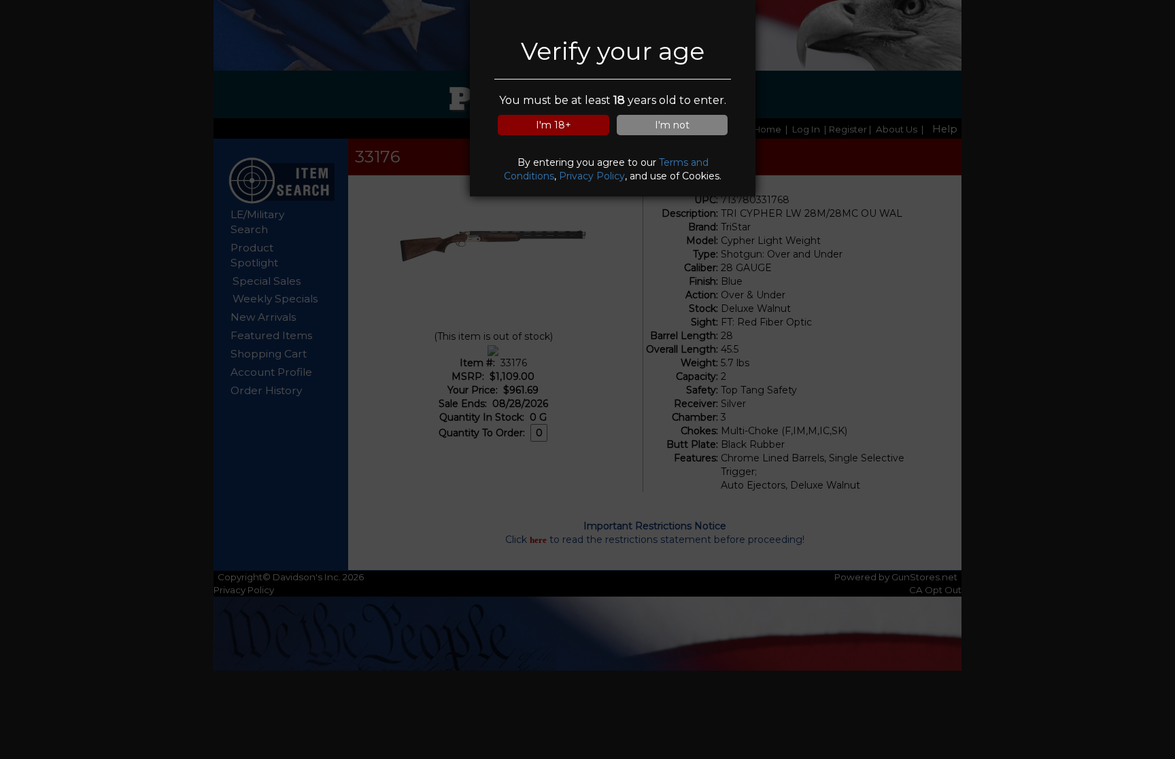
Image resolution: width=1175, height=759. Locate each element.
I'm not (672, 125)
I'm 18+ (553, 125)
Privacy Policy (592, 176)
